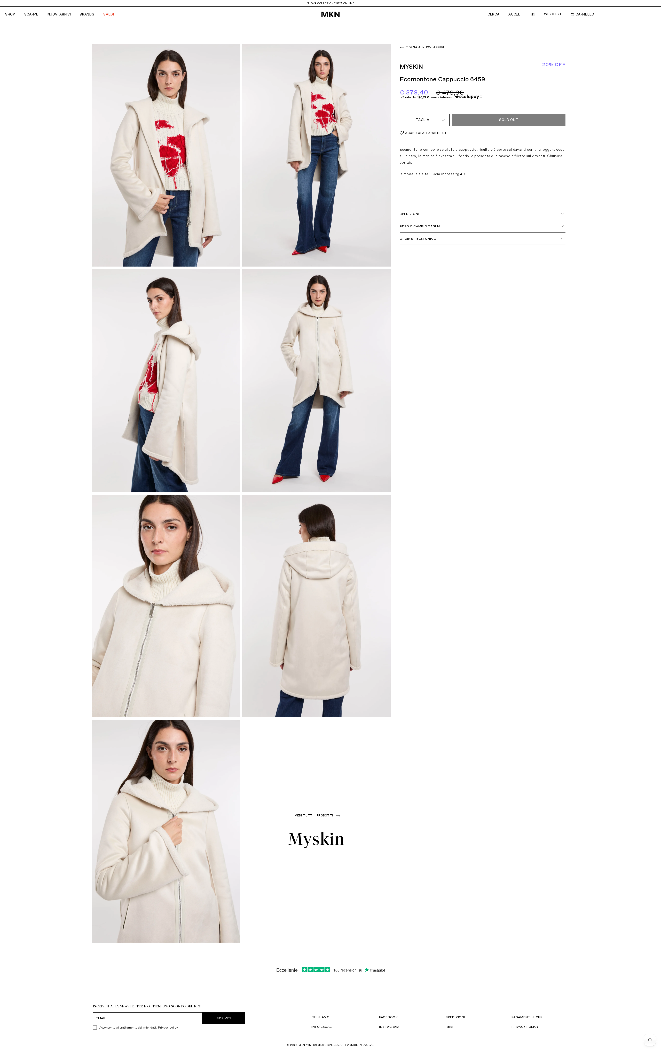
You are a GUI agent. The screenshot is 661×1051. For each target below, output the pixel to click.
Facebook (388, 1017)
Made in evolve (362, 1045)
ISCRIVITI (223, 1018)
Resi (449, 1027)
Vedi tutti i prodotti (314, 815)
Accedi (515, 14)
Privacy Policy (525, 1027)
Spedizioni (455, 1017)
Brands (87, 14)
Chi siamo (320, 1017)
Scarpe (31, 14)
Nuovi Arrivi (59, 14)
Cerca (493, 14)
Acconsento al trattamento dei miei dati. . (139, 1027)
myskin (316, 838)
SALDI (108, 14)
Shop (10, 14)
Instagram (389, 1027)
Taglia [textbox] (422, 120)
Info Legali (322, 1027)
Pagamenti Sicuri (528, 1017)
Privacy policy (168, 1027)
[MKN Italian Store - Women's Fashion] (330, 14)
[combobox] (425, 120)
